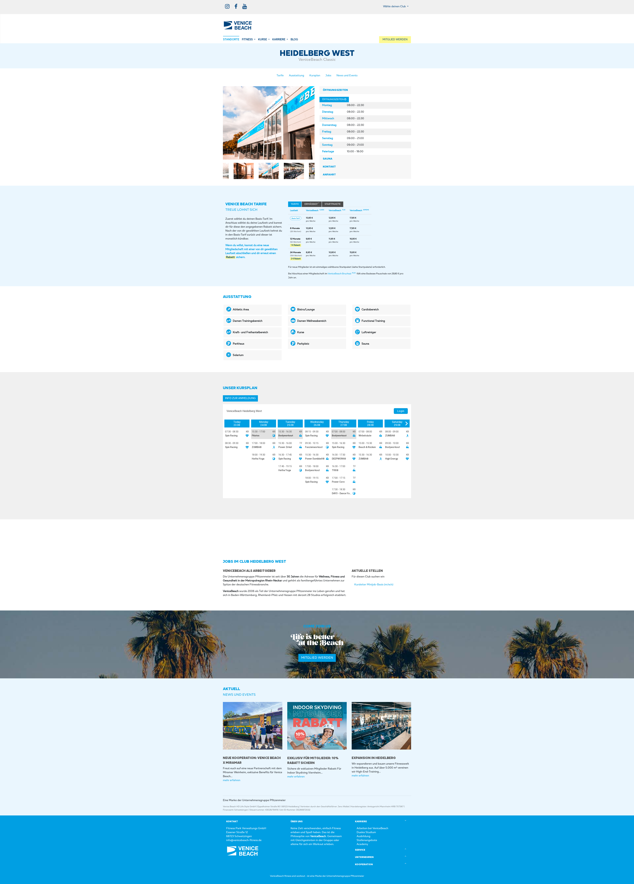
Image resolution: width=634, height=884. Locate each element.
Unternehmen (364, 857)
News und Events (346, 75)
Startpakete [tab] (333, 204)
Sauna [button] (327, 159)
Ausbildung (363, 836)
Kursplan (314, 75)
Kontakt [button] (329, 167)
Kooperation (364, 864)
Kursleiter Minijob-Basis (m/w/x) (373, 584)
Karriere (361, 821)
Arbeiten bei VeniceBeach (372, 828)
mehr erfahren (231, 780)
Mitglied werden (317, 658)
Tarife (280, 75)
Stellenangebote (367, 840)
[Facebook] (236, 7)
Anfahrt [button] (329, 174)
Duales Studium (366, 832)
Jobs (328, 75)
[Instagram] (227, 7)
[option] (269, 123)
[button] (248, 39)
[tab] (365, 90)
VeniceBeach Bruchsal (342, 274)
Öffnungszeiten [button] (335, 90)
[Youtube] (244, 7)
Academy (362, 844)
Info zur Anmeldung (240, 398)
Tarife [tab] (295, 204)
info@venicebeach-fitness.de (244, 840)
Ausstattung (296, 75)
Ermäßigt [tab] (311, 204)
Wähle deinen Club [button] (394, 6)
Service (360, 850)
